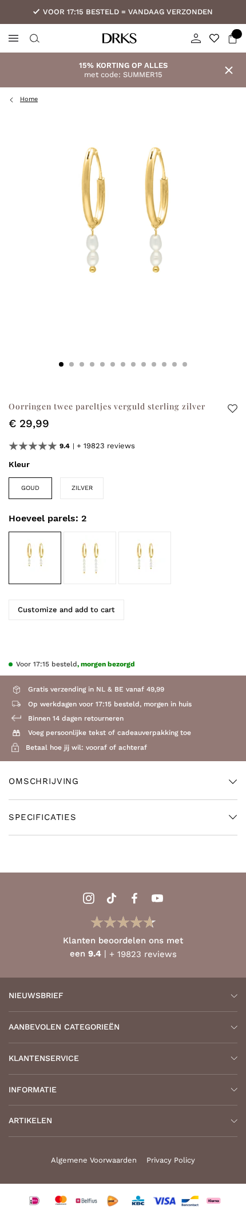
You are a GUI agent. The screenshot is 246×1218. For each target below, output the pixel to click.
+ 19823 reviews (106, 445)
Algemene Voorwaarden (94, 1160)
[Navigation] (13, 38)
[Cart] (232, 38)
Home (29, 99)
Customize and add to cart (66, 609)
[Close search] (33, 38)
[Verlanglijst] (214, 38)
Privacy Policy (170, 1160)
